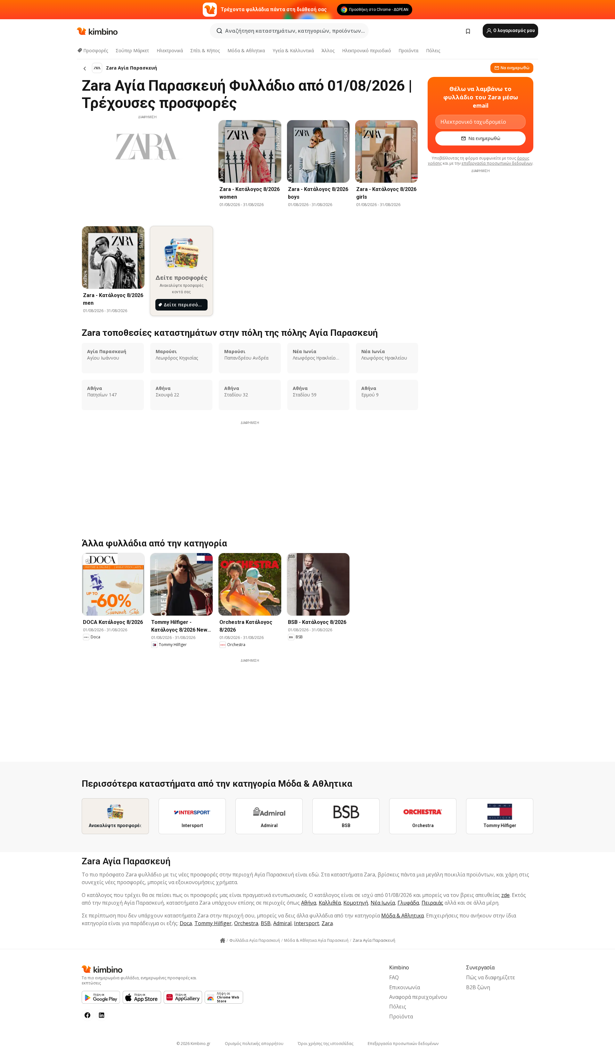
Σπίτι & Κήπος (205, 50)
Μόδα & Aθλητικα (246, 50)
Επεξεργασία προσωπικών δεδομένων (403, 1043)
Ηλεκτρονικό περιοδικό (366, 50)
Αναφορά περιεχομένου (418, 996)
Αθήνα (308, 902)
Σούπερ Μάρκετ (132, 50)
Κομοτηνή (355, 902)
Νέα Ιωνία (383, 902)
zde (505, 895)
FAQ (394, 977)
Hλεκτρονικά (170, 50)
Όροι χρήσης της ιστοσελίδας (325, 1043)
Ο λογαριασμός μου (513, 30)
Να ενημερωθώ (515, 67)
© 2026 (193, 1043)
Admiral (282, 923)
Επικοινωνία (404, 987)
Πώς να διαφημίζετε (490, 977)
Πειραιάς (432, 902)
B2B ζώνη (478, 987)
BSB (266, 923)
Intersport (306, 923)
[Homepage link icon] (222, 940)
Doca (186, 923)
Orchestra (246, 923)
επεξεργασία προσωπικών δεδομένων (497, 163)
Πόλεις (433, 50)
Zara (327, 923)
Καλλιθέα (330, 902)
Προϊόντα (408, 50)
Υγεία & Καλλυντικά (293, 50)
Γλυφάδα (408, 902)
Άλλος (328, 50)
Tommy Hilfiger (213, 923)
